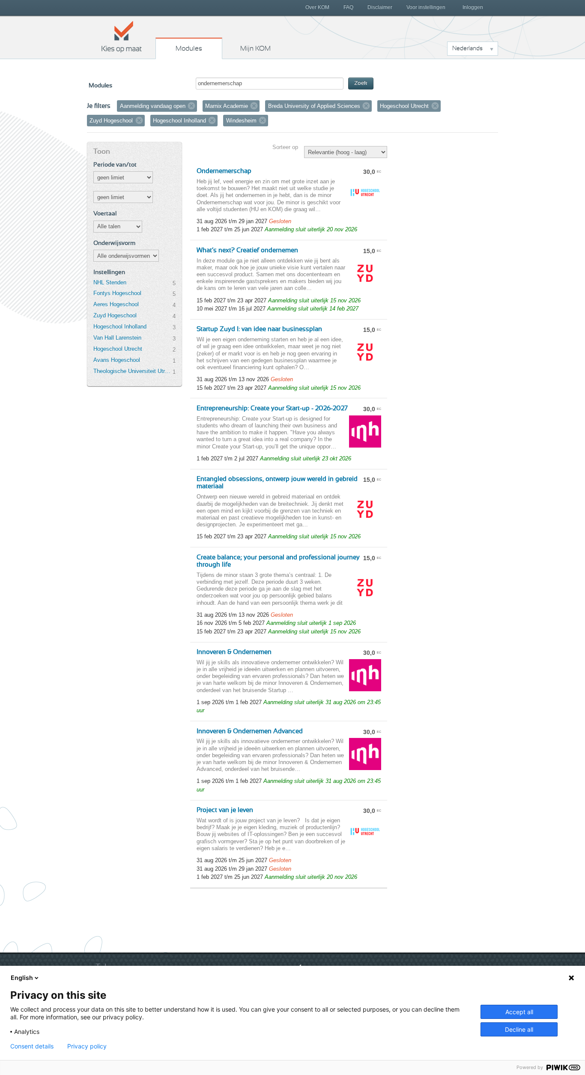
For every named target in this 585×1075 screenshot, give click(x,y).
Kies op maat (121, 36)
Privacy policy (87, 1046)
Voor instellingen (425, 7)
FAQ (348, 7)
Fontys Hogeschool (117, 293)
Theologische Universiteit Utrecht (132, 371)
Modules (189, 48)
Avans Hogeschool (116, 360)
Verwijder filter (191, 105)
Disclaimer (379, 7)
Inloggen (473, 7)
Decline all (519, 1029)
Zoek (360, 83)
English (22, 977)
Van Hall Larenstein (117, 337)
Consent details (32, 1046)
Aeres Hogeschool (116, 304)
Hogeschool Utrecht (117, 349)
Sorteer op (285, 147)
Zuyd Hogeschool (115, 315)
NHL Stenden (109, 282)
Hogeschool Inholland (119, 326)
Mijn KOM (255, 48)
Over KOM (317, 7)
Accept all (519, 1011)
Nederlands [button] (467, 48)
